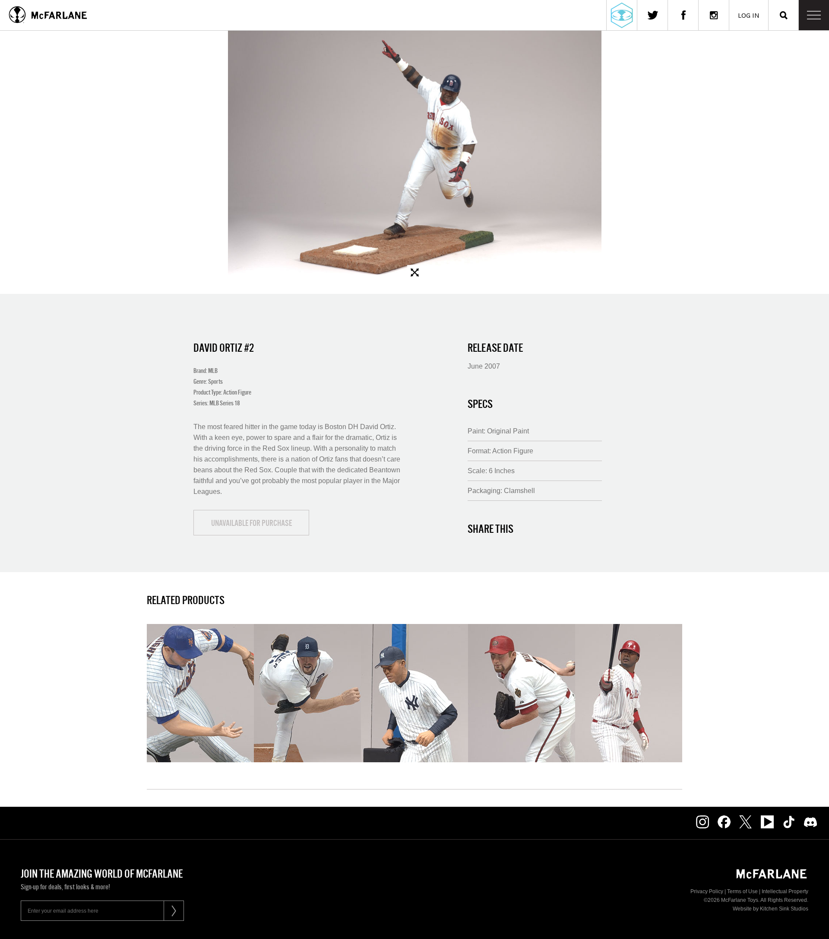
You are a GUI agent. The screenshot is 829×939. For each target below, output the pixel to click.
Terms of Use (742, 891)
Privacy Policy (706, 891)
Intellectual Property (785, 891)
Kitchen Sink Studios (784, 909)
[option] (414, 155)
